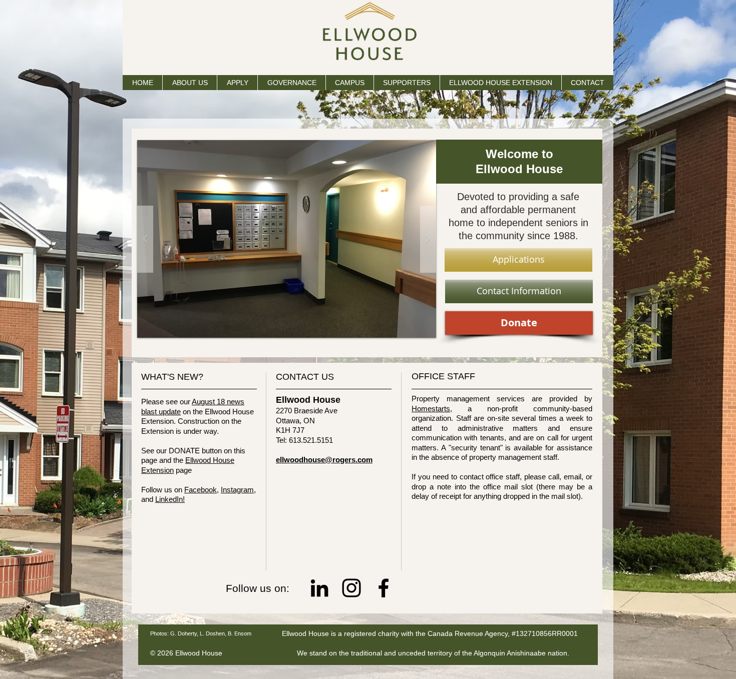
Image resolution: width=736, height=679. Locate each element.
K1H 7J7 (290, 430)
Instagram (237, 489)
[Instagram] (351, 587)
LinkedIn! (170, 499)
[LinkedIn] (319, 587)
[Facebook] (383, 587)
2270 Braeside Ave (306, 410)
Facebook (200, 489)
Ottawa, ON (295, 420)
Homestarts (431, 408)
